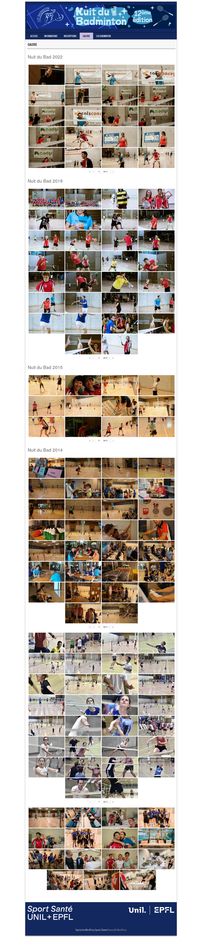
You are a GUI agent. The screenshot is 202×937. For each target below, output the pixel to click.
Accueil (34, 36)
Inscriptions (70, 36)
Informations (50, 36)
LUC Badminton (103, 36)
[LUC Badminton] (101, 27)
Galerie (86, 36)
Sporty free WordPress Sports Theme (91, 930)
